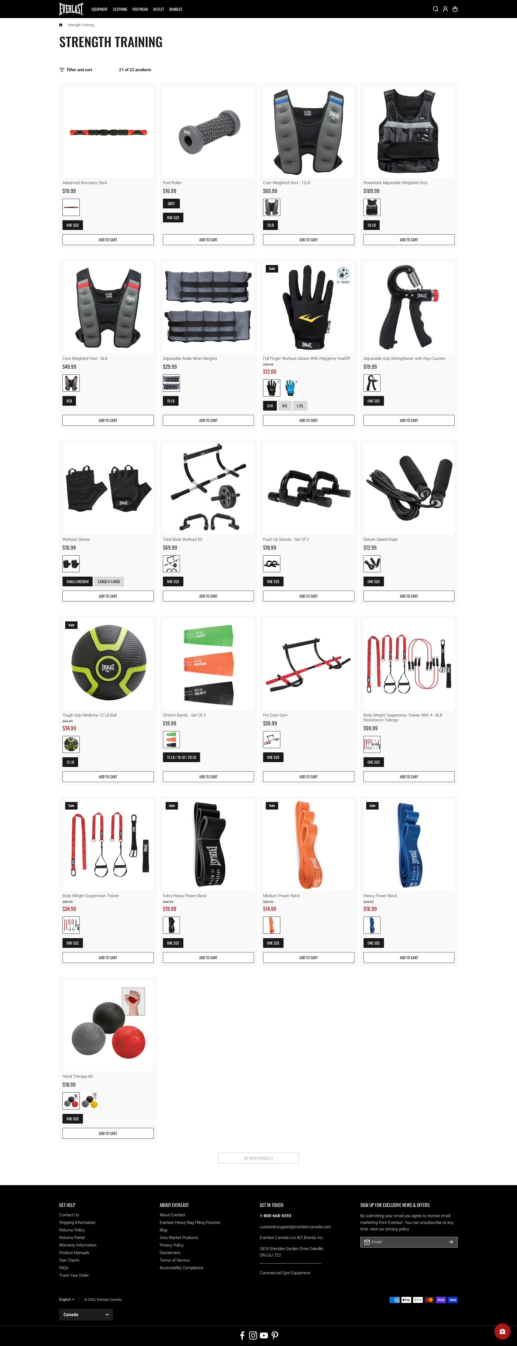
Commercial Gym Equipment (285, 1273)
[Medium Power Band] (308, 845)
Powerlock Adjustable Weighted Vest (396, 182)
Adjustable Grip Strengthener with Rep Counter (404, 358)
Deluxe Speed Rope (381, 539)
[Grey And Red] (71, 383)
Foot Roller (172, 182)
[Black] (372, 207)
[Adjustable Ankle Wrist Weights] (208, 308)
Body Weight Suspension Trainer (90, 895)
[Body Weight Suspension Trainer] (108, 845)
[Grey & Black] (171, 383)
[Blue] (372, 925)
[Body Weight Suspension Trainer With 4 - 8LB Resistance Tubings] (409, 664)
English (65, 1299)
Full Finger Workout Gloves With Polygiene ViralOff (306, 358)
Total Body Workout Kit (182, 539)
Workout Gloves (76, 539)
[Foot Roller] (208, 132)
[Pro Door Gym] (308, 664)
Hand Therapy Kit (77, 1076)
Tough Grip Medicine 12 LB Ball (89, 715)
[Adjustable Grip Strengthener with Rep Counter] (409, 308)
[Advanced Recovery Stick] (108, 132)
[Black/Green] (71, 744)
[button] (455, 9)
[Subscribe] (451, 1242)
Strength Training (81, 25)
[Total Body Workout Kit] (208, 488)
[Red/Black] (271, 739)
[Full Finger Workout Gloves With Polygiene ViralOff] (308, 308)
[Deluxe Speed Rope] (409, 488)
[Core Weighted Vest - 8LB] (108, 308)
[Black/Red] (71, 207)
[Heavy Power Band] (409, 845)
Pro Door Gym (275, 715)
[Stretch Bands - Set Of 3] (208, 664)
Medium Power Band (281, 895)
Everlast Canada (109, 1299)
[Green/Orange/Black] (171, 739)
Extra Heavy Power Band (184, 895)
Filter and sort (79, 69)
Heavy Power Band (380, 895)
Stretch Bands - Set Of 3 (184, 715)
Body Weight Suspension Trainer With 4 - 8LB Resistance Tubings (403, 717)
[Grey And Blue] (271, 207)
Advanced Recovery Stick (84, 182)
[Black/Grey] (171, 564)
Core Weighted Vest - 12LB (286, 182)
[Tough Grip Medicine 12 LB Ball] (108, 664)
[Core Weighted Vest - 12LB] (308, 132)
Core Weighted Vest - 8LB (84, 358)
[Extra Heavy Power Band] (208, 845)
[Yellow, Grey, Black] (89, 1101)
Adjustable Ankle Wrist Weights (190, 358)
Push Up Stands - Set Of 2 (286, 539)
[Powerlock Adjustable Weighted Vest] (409, 132)
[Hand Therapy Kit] (108, 1026)
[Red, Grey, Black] (71, 1101)
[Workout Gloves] (108, 488)
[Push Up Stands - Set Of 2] (308, 488)
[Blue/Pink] (290, 388)
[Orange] (271, 925)
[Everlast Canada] (71, 9)
